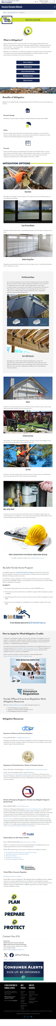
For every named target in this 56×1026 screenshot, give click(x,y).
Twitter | (6, 959)
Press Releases (24, 1003)
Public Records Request (24, 1006)
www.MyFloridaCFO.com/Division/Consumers (35, 769)
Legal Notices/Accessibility (38, 1011)
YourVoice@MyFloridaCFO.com (15, 949)
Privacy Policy (48, 1011)
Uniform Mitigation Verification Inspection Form (25, 648)
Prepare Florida (24, 994)
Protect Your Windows (11, 856)
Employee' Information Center (33, 995)
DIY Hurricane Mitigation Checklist (15, 859)
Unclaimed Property (23, 997)
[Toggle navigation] (54, 7)
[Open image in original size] (24, 971)
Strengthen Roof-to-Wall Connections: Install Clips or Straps (21, 852)
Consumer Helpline (23, 1000)
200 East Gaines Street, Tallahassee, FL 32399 (9, 997)
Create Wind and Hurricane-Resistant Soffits (17, 854)
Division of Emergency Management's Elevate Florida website (19, 825)
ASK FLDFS (14, 1000)
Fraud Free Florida (23, 992)
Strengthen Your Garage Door (13, 857)
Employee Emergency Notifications (33, 1002)
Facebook (11, 959)
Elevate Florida (7, 819)
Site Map (22, 1008)
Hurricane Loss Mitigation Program (34, 809)
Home (4, 12)
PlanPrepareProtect (13, 12)
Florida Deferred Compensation (32, 998)
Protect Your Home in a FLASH (28, 842)
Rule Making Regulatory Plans (22, 1011)
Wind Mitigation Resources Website (13, 876)
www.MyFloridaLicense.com (37, 558)
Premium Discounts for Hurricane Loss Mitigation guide (18, 656)
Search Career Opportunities (32, 992)
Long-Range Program (9, 1011)
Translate (52, 3)
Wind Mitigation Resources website (15, 705)
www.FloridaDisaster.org (22, 806)
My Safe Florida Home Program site (37, 623)
